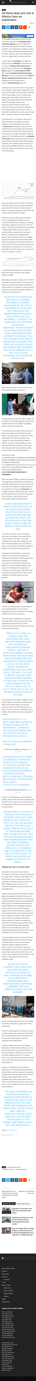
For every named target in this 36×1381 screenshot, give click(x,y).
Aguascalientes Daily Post (10, 1345)
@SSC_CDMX (9, 722)
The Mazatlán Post (7, 1333)
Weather (6, 1296)
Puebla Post (5, 1364)
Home (3, 7)
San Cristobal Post (7, 1323)
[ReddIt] (25, 27)
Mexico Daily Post (7, 1135)
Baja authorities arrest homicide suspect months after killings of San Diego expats (10, 1194)
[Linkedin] (16, 27)
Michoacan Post (7, 1350)
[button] (3, 2)
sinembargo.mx (12, 1130)
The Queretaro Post (8, 1356)
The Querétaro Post (8, 1325)
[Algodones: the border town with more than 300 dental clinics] (6, 1211)
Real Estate (5, 1274)
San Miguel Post (7, 1347)
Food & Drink (6, 1302)
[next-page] (6, 1239)
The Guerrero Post (7, 1327)
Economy (6, 1279)
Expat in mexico (8, 1291)
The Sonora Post (7, 1362)
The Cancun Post (7, 1314)
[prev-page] (3, 1239)
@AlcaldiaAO (10, 779)
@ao (31, 776)
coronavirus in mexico (8, 1169)
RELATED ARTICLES (8, 1203)
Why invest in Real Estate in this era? (26, 1192)
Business (4, 1277)
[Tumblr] (12, 27)
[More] (29, 27)
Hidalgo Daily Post (7, 1348)
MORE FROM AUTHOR (23, 1203)
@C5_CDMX (22, 776)
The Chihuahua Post (8, 1358)
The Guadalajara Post (8, 1331)
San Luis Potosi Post (8, 1352)
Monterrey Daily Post (8, 1329)
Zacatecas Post (6, 1370)
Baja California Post (8, 1316)
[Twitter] (8, 27)
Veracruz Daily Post (8, 1368)
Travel (4, 1282)
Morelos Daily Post (7, 1343)
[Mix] (21, 27)
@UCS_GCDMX (22, 722)
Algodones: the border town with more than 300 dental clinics (22, 1211)
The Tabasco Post (7, 1318)
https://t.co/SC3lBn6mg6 (16, 785)
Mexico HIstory (8, 1293)
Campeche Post (6, 1320)
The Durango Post (7, 1335)
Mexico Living (6, 1285)
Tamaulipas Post (7, 1354)
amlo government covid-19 (13, 1167)
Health (8, 7)
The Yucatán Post (7, 1312)
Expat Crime (7, 1288)
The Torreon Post (7, 1366)
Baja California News (8, 1268)
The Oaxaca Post (7, 1322)
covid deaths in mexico (21, 1169)
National (4, 1271)
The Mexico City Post (8, 1337)
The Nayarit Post (7, 1360)
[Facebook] (4, 27)
